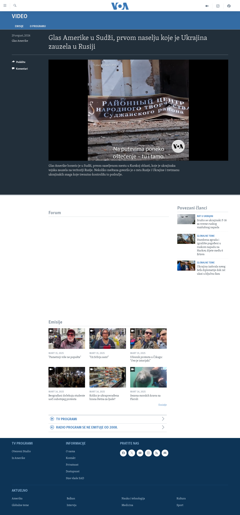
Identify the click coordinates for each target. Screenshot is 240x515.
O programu (38, 26)
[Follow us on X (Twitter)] (131, 453)
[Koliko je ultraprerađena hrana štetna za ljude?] (107, 377)
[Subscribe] (165, 453)
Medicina (127, 505)
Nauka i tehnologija (133, 498)
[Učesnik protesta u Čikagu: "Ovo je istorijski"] (148, 338)
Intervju (71, 505)
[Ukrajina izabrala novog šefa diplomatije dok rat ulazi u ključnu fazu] (186, 266)
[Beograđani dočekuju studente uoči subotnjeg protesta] (66, 377)
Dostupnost (72, 471)
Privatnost (72, 464)
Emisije (19, 26)
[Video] (207, 6)
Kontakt (70, 458)
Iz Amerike (18, 458)
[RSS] (156, 453)
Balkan (71, 498)
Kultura (181, 498)
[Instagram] (217, 6)
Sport (180, 505)
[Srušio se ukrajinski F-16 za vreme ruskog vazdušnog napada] (186, 219)
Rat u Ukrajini (205, 216)
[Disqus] (108, 261)
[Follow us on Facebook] (123, 453)
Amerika (17, 498)
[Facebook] (228, 6)
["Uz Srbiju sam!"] (107, 338)
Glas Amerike (20, 41)
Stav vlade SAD (75, 478)
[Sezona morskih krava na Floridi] (148, 377)
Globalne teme (206, 236)
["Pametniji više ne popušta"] (66, 338)
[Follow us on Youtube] (140, 453)
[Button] (18, 63)
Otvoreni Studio (21, 451)
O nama (70, 451)
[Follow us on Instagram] (148, 453)
